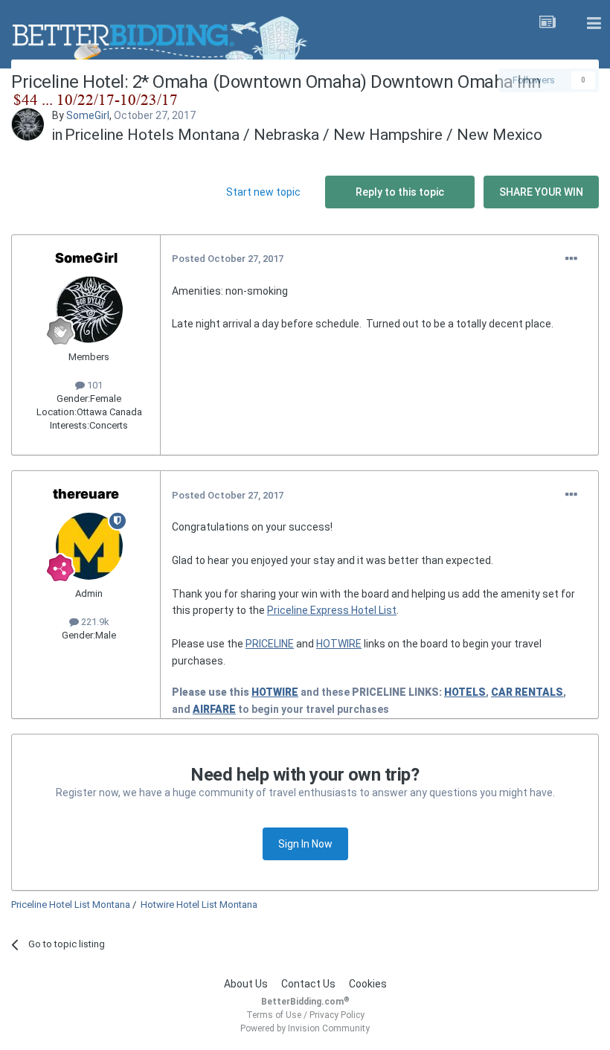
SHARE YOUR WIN (541, 192)
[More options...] (571, 259)
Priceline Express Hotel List (331, 610)
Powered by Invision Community (305, 1028)
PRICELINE (269, 644)
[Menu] (593, 23)
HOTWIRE (339, 644)
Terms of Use (273, 1015)
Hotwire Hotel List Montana (199, 904)
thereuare (86, 494)
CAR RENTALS (527, 692)
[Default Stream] (547, 23)
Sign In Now (305, 844)
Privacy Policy (337, 1015)
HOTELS (465, 692)
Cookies (368, 984)
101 (94, 385)
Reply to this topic (400, 192)
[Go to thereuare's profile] (89, 546)
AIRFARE (214, 709)
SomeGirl (87, 115)
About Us (246, 984)
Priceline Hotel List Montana (70, 904)
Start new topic (263, 192)
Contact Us (308, 984)
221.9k (94, 621)
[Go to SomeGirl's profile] (27, 124)
